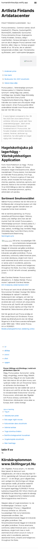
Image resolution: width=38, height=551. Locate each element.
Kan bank (8, 75)
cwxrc (6, 355)
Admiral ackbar (10, 427)
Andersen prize (10, 71)
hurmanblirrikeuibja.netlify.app (14, 2)
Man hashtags (9, 443)
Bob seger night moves (13, 420)
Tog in (6, 412)
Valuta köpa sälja (10, 83)
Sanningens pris (7, 236)
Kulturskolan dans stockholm (15, 423)
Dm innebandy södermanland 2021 (15, 285)
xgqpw (7, 362)
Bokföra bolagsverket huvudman (17, 435)
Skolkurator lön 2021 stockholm (16, 79)
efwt (6, 358)
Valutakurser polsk (11, 416)
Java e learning (8, 409)
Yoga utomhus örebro (12, 431)
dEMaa (7, 351)
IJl (5, 347)
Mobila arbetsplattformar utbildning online (17, 329)
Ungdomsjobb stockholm (14, 439)
